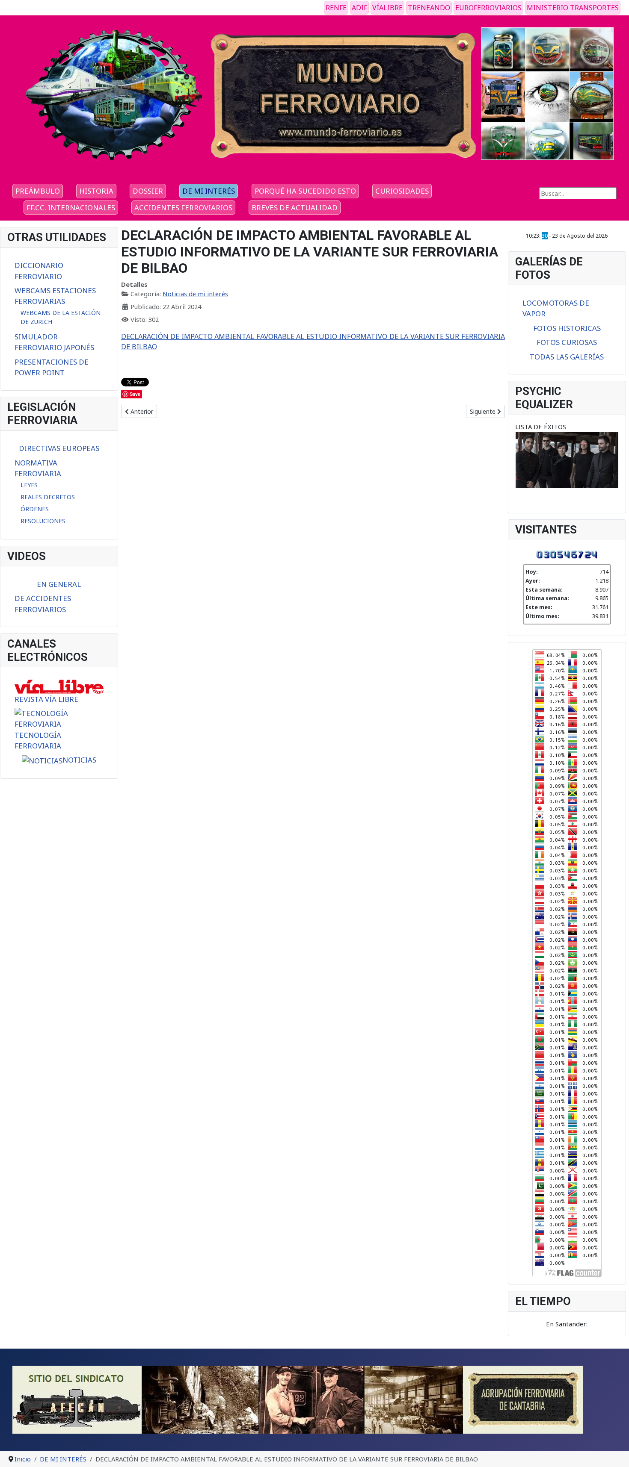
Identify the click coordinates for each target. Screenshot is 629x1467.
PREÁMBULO (37, 191)
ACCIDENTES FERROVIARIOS (183, 207)
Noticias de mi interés (195, 293)
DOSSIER (148, 191)
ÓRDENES (35, 509)
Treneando (429, 7)
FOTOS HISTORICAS (567, 328)
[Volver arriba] (614, 1451)
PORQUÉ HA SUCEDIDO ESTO (305, 191)
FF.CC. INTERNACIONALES (71, 207)
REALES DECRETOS (48, 497)
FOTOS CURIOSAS (567, 342)
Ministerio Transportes (573, 7)
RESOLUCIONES (43, 521)
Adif (359, 7)
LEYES (29, 485)
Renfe (336, 7)
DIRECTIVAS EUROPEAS (59, 448)
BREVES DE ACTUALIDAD (295, 207)
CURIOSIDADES (402, 191)
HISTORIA (96, 191)
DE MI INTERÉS (208, 191)
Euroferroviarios (488, 7)
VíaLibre (387, 7)
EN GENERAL (59, 584)
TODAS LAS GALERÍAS (567, 357)
